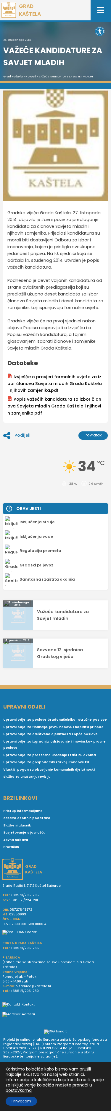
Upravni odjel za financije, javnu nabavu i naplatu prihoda (53, 727)
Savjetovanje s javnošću (24, 832)
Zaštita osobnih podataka (26, 818)
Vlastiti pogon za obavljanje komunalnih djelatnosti (49, 769)
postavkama (19, 1090)
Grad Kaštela (13, 76)
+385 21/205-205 (25, 895)
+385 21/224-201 (24, 900)
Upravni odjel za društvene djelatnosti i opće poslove (50, 734)
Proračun (11, 847)
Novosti (30, 76)
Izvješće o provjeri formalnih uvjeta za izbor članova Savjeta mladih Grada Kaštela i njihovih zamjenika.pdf (54, 383)
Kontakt (28, 1004)
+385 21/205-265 (25, 948)
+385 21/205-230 (25, 991)
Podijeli (22, 435)
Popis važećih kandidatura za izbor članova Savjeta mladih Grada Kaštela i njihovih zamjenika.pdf (54, 406)
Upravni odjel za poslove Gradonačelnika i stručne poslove (55, 719)
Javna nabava (15, 840)
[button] (99, 31)
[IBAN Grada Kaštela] (55, 932)
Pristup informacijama (23, 811)
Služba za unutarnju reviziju (26, 776)
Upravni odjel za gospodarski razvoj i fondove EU (46, 762)
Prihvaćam (21, 1101)
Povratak (93, 435)
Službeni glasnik (17, 825)
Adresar (28, 1014)
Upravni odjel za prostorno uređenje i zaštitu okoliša (49, 755)
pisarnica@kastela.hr (33, 986)
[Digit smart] (55, 1032)
